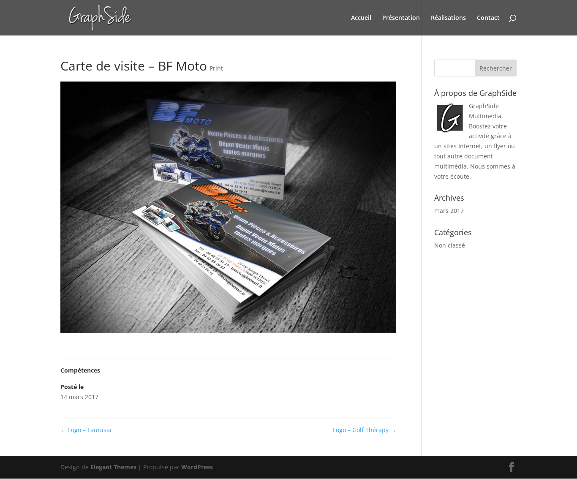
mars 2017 (449, 211)
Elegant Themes (113, 467)
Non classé (449, 245)
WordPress (197, 467)
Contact (488, 18)
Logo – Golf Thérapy (364, 430)
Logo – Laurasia (86, 430)
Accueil (361, 18)
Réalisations (448, 18)
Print (216, 68)
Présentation (401, 18)
